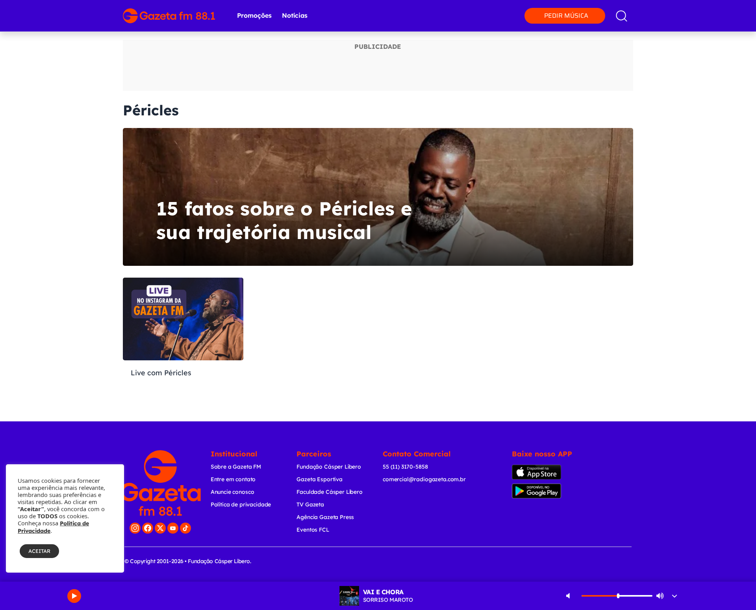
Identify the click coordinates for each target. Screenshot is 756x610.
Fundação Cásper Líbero (328, 466)
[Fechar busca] (725, 8)
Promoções (254, 15)
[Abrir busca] (621, 16)
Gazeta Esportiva (319, 479)
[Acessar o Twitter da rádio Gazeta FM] (160, 528)
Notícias (295, 15)
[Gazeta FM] (160, 483)
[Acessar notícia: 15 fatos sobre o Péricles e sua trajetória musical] (378, 197)
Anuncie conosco (232, 491)
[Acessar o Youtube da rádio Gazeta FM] (172, 528)
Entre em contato (233, 479)
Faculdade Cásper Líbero (329, 491)
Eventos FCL (312, 529)
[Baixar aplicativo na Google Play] (550, 491)
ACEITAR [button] (39, 551)
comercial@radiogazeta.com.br (424, 479)
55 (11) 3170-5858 (405, 466)
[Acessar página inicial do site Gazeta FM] (169, 15)
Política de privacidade (241, 504)
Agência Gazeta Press (325, 517)
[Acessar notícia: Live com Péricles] (183, 346)
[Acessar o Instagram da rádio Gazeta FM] (135, 528)
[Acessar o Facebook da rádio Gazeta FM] (147, 528)
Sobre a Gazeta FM (236, 466)
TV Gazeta (310, 504)
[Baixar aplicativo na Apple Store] (549, 472)
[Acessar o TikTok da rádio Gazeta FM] (185, 528)
